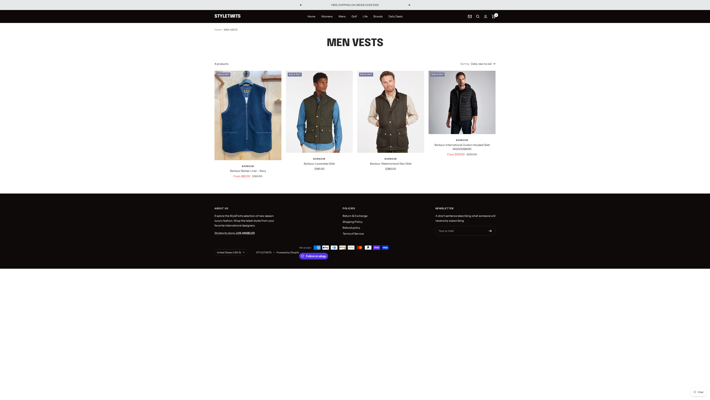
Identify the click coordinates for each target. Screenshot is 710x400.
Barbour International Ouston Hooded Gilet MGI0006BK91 (462, 147)
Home (311, 16)
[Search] (477, 16)
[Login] (485, 16)
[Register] (490, 231)
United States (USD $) (229, 252)
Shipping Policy (353, 222)
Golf (354, 16)
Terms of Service (353, 233)
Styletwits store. (234, 233)
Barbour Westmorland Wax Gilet (391, 163)
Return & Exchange (355, 216)
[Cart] (494, 16)
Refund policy (351, 227)
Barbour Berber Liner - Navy (248, 171)
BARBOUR (248, 166)
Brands (378, 16)
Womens (327, 16)
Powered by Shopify (288, 252)
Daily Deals (395, 16)
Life (365, 16)
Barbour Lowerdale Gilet (319, 163)
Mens (342, 16)
